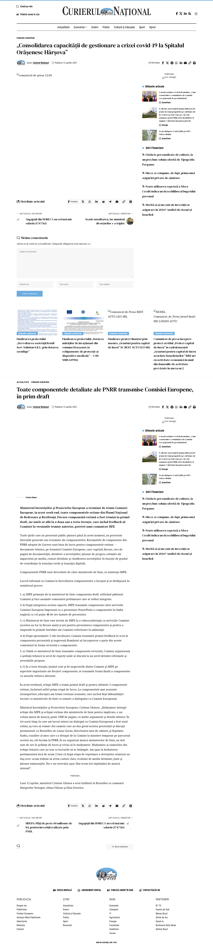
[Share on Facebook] (163, 63)
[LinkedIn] (185, 13)
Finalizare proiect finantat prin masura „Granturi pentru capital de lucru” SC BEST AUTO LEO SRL (129, 343)
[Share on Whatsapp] (176, 63)
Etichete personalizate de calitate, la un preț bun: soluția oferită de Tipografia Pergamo (168, 160)
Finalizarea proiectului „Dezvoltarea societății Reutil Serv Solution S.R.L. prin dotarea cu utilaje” (38, 345)
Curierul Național (41, 62)
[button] (36, 6)
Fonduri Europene (26, 38)
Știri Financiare (155, 148)
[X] (181, 13)
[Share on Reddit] (103, 202)
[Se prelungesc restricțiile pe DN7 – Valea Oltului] (149, 135)
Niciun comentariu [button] (121, 847)
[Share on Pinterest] (172, 63)
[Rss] (189, 13)
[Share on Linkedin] (181, 63)
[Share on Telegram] (110, 202)
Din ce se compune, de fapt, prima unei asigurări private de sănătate (168, 175)
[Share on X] (167, 63)
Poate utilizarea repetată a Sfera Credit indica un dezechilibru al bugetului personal (168, 191)
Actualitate (166, 102)
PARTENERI (162, 899)
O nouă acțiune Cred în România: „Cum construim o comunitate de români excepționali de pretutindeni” (177, 95)
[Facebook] (177, 13)
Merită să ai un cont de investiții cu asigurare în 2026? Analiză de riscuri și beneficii (167, 210)
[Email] (185, 63)
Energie (165, 125)
